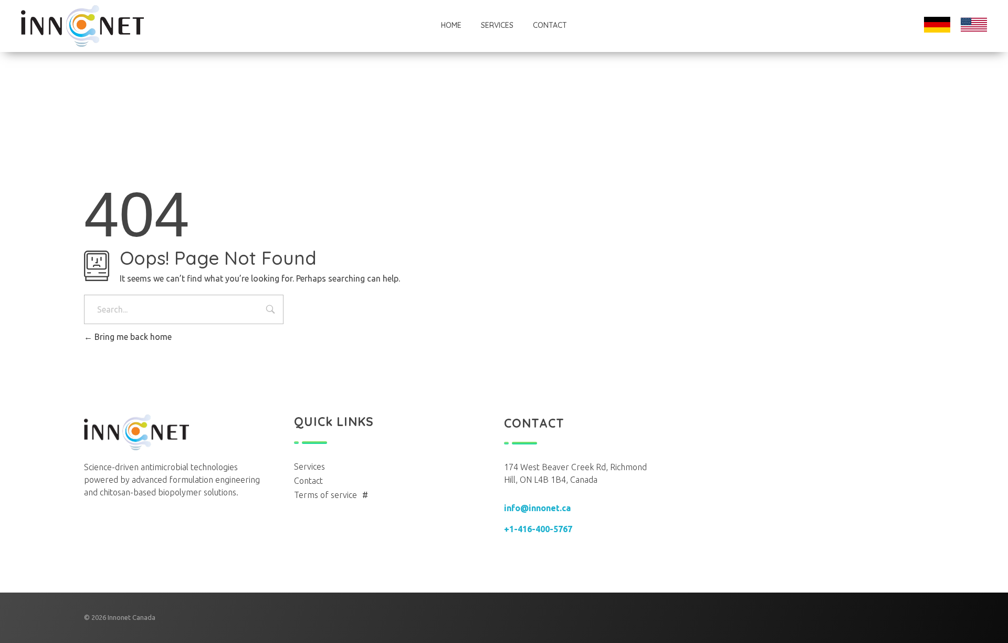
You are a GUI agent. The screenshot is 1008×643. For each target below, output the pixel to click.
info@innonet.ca (537, 508)
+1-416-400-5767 (538, 529)
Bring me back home (132, 336)
